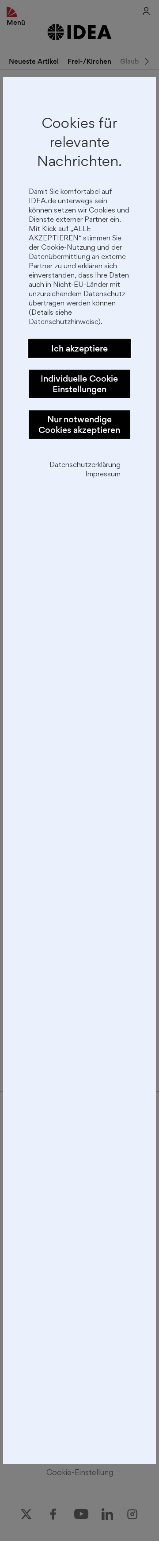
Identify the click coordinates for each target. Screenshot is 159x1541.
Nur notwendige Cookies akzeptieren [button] (79, 424)
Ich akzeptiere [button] (79, 348)
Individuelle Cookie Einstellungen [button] (79, 383)
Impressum (103, 474)
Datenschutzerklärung (85, 465)
